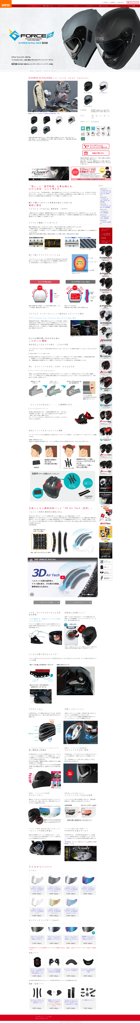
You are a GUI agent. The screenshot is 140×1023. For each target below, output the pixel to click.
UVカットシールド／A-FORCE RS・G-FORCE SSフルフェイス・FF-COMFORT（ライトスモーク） (37, 889)
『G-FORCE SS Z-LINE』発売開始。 (105, 217)
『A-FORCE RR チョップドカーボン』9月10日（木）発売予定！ (105, 193)
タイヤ (76, 6)
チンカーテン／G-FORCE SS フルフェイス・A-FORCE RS (71, 969)
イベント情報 (131, 6)
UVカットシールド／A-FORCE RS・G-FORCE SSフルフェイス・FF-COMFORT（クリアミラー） (54, 911)
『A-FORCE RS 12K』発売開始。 (104, 212)
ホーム (32, 71)
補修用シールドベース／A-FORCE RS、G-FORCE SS (54, 1002)
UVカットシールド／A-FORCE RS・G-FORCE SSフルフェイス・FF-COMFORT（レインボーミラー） (88, 889)
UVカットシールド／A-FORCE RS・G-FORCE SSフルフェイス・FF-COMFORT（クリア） (37, 911)
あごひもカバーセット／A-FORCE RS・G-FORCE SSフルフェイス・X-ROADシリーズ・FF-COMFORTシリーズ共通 (71, 1002)
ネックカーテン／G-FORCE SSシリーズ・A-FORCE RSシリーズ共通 (88, 970)
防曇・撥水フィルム (48, 6)
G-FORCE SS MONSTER (50, 113)
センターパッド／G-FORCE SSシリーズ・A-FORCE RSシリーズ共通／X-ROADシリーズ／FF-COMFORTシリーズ (37, 971)
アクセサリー (89, 6)
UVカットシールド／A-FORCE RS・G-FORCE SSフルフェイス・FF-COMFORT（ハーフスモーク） (54, 889)
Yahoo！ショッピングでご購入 (105, 241)
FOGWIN (67, 842)
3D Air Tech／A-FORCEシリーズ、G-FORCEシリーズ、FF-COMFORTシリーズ (37, 1001)
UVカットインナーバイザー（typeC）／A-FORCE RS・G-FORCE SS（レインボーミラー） (71, 938)
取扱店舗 (103, 238)
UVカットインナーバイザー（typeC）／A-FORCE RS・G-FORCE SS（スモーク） (37, 938)
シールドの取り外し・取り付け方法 (105, 234)
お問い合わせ (121, 2)
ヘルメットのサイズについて (105, 229)
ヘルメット (34, 6)
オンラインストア (78, 602)
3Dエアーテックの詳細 (47, 602)
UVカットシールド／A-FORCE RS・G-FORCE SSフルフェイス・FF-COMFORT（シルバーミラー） (71, 889)
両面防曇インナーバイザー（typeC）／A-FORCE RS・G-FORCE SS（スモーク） (88, 938)
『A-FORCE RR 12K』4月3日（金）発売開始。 (105, 200)
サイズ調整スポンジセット (88, 1000)
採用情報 (113, 2)
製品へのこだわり (103, 6)
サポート (117, 6)
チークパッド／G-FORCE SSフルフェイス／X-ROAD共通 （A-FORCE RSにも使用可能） (54, 970)
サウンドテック (62, 6)
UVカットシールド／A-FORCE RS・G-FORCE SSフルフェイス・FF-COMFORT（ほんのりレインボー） (71, 911)
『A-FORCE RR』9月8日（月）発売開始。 (105, 206)
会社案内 (106, 2)
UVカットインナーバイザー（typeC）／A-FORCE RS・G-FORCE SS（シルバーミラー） (54, 938)
